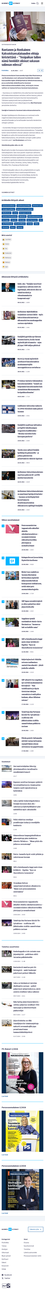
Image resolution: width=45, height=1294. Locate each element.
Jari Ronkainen (7, 224)
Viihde (4, 1269)
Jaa (39, 70)
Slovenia (5, 227)
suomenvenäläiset (9, 206)
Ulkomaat (5, 1252)
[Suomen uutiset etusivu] (11, 3)
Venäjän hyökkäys (8, 209)
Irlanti (13, 227)
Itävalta (14, 220)
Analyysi (5, 1249)
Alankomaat (7, 213)
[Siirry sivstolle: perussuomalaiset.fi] (11, 1285)
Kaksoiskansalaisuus (35, 217)
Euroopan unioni (25, 213)
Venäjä (29, 224)
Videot (4, 1262)
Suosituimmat (29, 1246)
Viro (40, 220)
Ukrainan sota (37, 206)
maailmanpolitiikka (23, 206)
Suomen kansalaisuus (10, 217)
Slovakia (22, 220)
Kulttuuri (5, 1259)
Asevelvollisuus (20, 224)
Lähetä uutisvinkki (30, 1252)
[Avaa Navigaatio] (42, 3)
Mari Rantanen (32, 220)
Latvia (15, 213)
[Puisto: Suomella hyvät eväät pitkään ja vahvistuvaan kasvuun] (7, 857)
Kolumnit (5, 1266)
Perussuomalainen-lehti (32, 1256)
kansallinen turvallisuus (25, 209)
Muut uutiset (6, 1256)
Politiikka (5, 71)
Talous (4, 1246)
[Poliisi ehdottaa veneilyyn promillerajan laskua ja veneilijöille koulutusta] (7, 824)
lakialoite (22, 217)
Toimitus (27, 1249)
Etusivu (26, 1242)
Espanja (19, 227)
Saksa (36, 224)
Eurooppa (6, 220)
